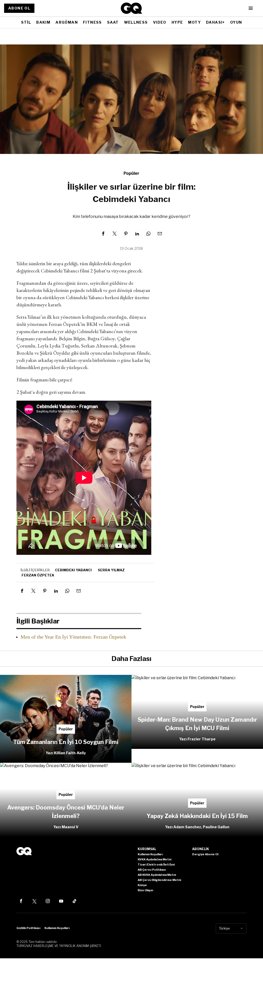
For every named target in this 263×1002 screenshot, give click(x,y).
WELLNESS (136, 22)
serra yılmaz (111, 570)
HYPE (177, 22)
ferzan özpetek (38, 575)
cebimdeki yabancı (73, 570)
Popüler (131, 173)
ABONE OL (19, 8)
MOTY (194, 22)
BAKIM (43, 22)
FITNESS (92, 22)
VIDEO (159, 22)
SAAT (113, 22)
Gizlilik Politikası (28, 928)
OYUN (236, 22)
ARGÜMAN (66, 22)
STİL (26, 22)
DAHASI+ (215, 22)
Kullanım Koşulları (57, 928)
